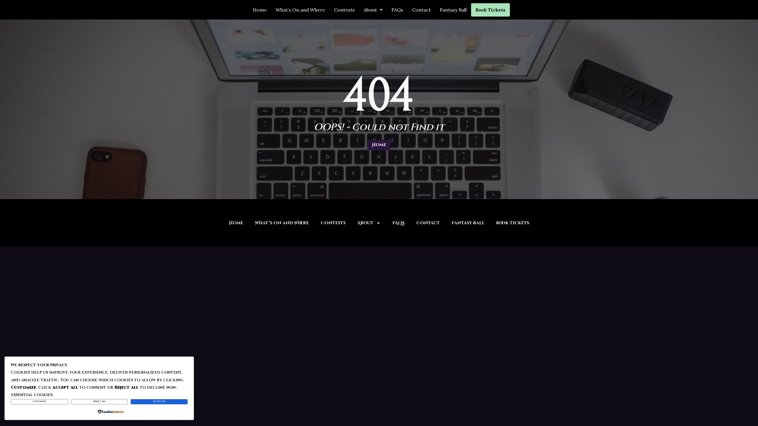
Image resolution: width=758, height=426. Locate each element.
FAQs (397, 10)
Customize (39, 401)
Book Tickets (490, 10)
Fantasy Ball (453, 10)
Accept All (159, 401)
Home (260, 10)
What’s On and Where (300, 10)
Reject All (99, 401)
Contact (421, 10)
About (370, 10)
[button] (373, 10)
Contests (344, 10)
